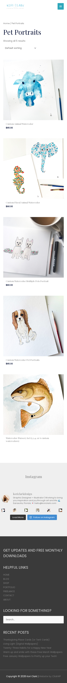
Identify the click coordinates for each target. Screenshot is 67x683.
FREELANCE (9, 591)
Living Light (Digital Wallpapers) (20, 643)
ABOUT (7, 599)
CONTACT (8, 595)
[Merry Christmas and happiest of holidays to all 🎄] (14, 510)
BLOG (6, 579)
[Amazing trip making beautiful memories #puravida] (26, 510)
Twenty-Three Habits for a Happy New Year (27, 647)
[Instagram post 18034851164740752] (3, 510)
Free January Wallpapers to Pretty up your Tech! (30, 656)
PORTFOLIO (9, 587)
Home (6, 23)
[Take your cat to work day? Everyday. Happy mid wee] (49, 510)
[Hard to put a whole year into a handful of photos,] (60, 510)
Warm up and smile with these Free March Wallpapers (32, 652)
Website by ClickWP (50, 676)
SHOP (6, 583)
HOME (6, 574)
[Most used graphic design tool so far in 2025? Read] (37, 510)
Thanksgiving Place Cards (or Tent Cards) (26, 639)
